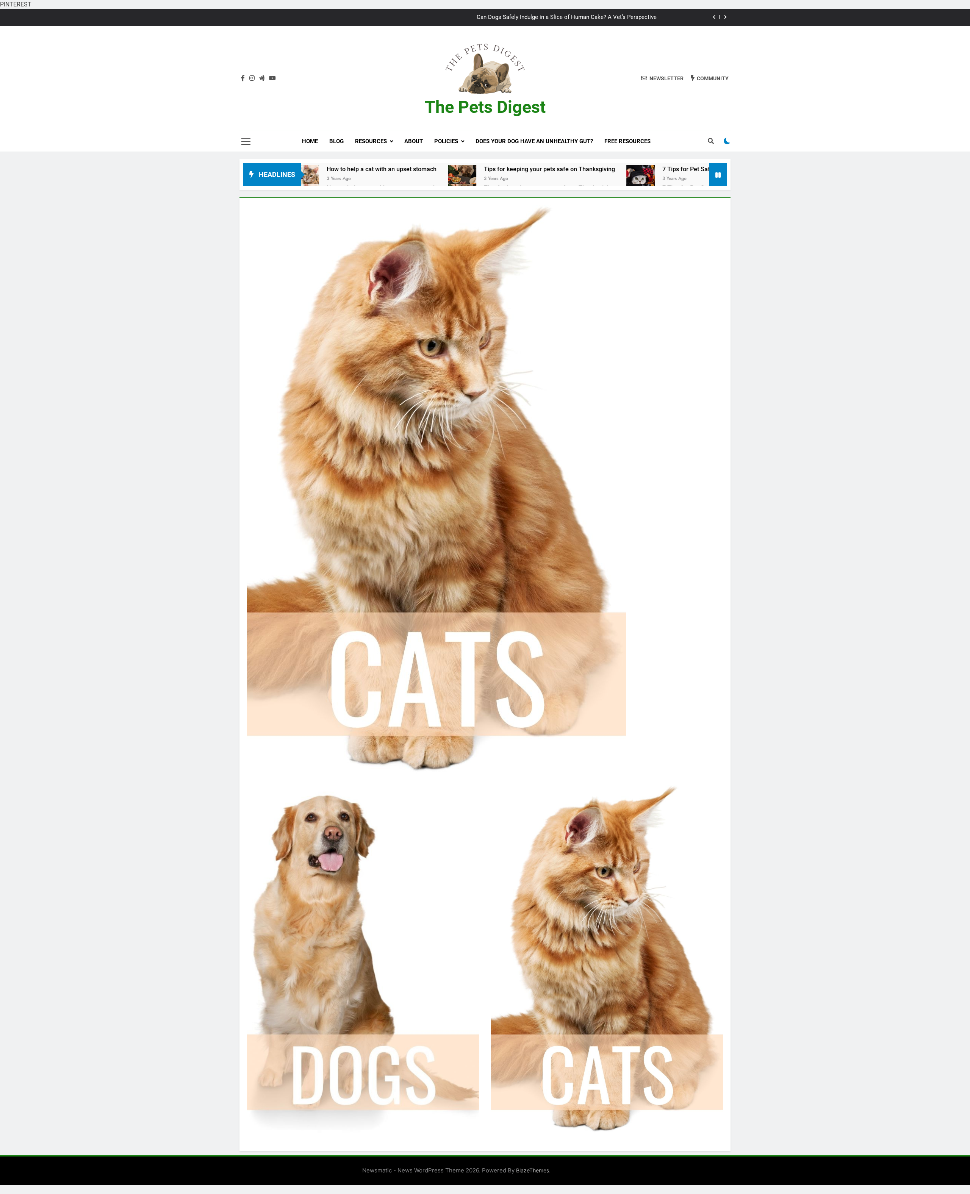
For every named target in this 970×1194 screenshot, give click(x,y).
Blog (336, 141)
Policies (446, 141)
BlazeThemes (532, 1170)
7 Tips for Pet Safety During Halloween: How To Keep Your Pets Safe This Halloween (658, 169)
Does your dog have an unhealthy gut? (534, 141)
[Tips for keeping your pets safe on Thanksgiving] (343, 179)
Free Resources (627, 141)
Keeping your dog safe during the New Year (602, 17)
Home (310, 141)
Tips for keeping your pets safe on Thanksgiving (430, 169)
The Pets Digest (485, 107)
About (413, 141)
